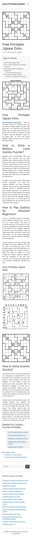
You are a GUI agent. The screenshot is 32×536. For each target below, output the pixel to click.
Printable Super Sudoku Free (11, 514)
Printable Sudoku (9, 452)
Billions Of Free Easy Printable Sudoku (14, 507)
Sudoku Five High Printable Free (12, 491)
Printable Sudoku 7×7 (9, 524)
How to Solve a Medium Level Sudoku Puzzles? (15, 66)
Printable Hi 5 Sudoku (9, 486)
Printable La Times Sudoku (12, 454)
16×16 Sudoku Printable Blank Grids (15, 457)
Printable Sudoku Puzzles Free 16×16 (14, 488)
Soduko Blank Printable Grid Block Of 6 (14, 483)
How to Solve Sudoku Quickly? (13, 74)
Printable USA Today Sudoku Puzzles (17, 443)
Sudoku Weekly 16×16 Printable (12, 499)
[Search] (27, 467)
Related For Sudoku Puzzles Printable (16, 76)
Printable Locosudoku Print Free (18, 438)
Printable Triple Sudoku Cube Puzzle (13, 521)
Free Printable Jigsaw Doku (12, 62)
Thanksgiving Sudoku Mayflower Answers (15, 480)
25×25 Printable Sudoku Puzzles (18, 432)
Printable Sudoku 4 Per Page (11, 496)
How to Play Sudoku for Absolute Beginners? (14, 69)
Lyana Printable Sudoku (13, 4)
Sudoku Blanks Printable (15, 447)
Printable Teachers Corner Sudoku (13, 494)
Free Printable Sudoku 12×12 (17, 435)
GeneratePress (16, 533)
